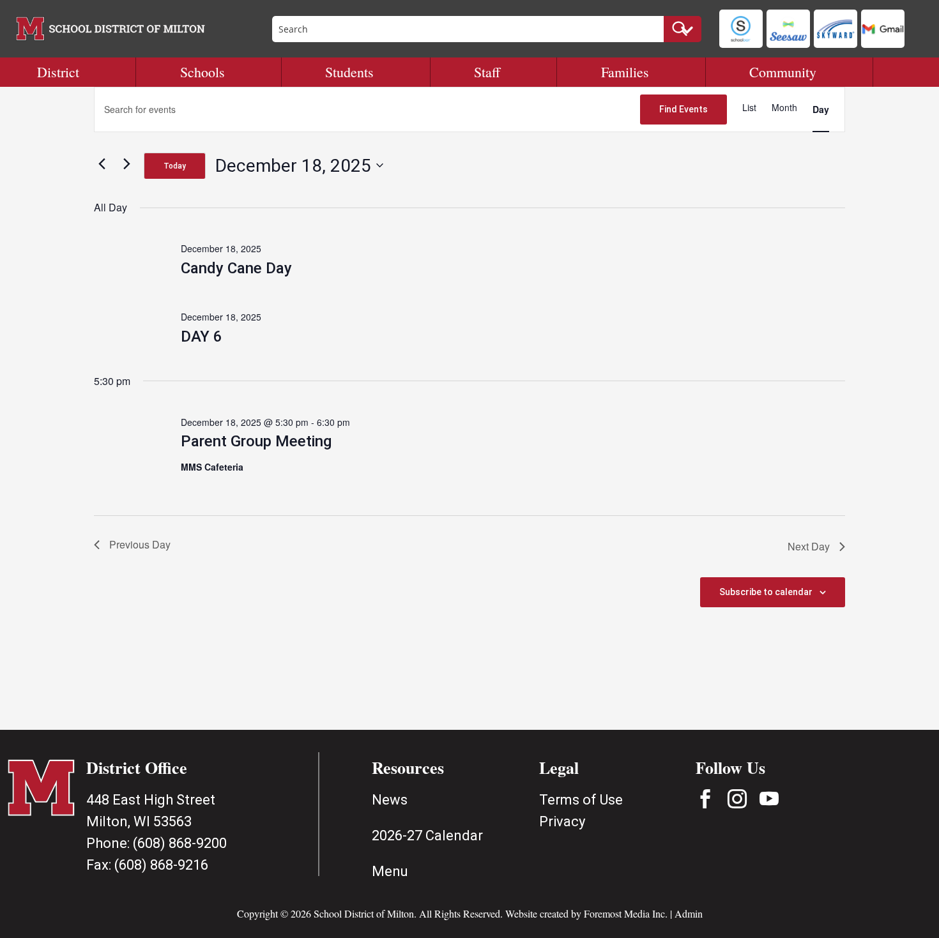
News (390, 800)
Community (782, 72)
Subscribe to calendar (766, 592)
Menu (390, 871)
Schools (202, 72)
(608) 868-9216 (161, 865)
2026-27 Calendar (427, 835)
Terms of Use (581, 800)
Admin (689, 913)
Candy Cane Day (236, 268)
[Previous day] (101, 163)
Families (625, 72)
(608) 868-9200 (180, 843)
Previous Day (140, 544)
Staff (487, 72)
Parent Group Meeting (256, 441)
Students (349, 72)
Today (175, 166)
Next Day (809, 546)
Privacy (562, 821)
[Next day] (126, 163)
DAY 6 (201, 336)
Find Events (683, 109)
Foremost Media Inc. (626, 913)
